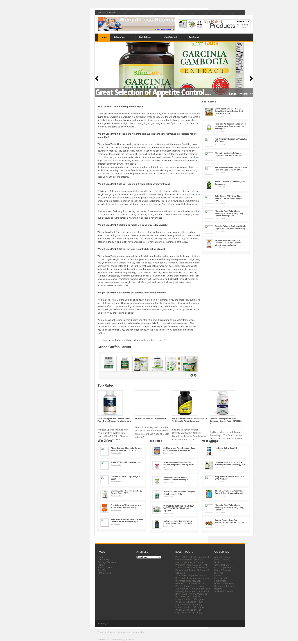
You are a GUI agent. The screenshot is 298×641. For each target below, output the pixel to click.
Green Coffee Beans (224, 583)
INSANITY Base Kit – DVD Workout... (151, 418)
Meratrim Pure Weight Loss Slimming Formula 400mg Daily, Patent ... (229, 507)
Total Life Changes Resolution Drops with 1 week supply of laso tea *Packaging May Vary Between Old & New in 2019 (192, 579)
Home (104, 37)
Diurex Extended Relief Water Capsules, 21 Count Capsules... (229, 154)
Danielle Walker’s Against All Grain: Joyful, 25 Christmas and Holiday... (231, 227)
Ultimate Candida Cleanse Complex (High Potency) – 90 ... (179, 492)
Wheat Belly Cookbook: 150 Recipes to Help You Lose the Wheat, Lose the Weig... (228, 242)
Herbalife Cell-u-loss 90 (226, 448)
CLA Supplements (223, 567)
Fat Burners (220, 580)
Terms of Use (104, 572)
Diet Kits (218, 572)
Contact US (103, 559)
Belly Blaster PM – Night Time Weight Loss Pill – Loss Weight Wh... (228, 198)
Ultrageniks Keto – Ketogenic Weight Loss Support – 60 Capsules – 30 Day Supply (189, 610)
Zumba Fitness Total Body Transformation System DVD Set (230, 521)
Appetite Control (222, 557)
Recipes (218, 588)
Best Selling (145, 37)
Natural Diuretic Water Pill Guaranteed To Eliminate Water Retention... (189, 419)
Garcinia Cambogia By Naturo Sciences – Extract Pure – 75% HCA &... (226, 420)
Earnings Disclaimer (107, 562)
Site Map (101, 12)
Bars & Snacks (221, 559)
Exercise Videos (222, 578)
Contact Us (111, 12)
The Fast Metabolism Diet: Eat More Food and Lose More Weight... (231, 168)
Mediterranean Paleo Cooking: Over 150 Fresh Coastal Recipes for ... (179, 449)
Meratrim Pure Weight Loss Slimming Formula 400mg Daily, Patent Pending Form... (229, 213)
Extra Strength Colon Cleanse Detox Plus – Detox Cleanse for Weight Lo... (114, 419)
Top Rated (194, 37)
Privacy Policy (104, 567)
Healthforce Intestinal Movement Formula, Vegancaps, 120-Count (177, 522)
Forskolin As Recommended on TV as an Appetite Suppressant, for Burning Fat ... (230, 126)
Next (96, 78)
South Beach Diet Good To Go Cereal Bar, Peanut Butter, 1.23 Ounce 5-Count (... (229, 111)
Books (217, 562)
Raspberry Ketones (224, 586)
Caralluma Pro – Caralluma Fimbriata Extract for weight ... (177, 478)
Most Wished (170, 37)
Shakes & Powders (223, 591)
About (100, 557)
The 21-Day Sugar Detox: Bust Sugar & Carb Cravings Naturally (229, 492)
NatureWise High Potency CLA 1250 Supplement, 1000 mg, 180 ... (231, 463)
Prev (251, 78)
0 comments (220, 116)
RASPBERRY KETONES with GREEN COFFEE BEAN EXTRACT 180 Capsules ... (178, 508)
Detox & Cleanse (222, 570)
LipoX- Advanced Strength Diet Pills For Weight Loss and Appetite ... (178, 464)
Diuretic (218, 575)
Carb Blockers (221, 565)
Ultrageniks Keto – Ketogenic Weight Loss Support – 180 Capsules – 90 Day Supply (189, 602)
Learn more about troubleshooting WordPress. (116, 640)
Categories (118, 37)
